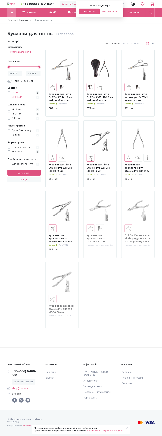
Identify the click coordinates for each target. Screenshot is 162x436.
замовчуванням (131, 43)
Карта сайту (90, 397)
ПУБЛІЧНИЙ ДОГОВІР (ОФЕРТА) (96, 374)
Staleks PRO (18, 97)
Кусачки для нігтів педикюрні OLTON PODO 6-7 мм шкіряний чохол (136, 99)
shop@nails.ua (20, 388)
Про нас (73, 12)
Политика (126, 383)
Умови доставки (92, 386)
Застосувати (24, 173)
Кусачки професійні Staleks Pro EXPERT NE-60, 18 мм (61, 308)
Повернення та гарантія (97, 392)
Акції (52, 12)
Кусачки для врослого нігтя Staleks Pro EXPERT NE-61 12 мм (136, 169)
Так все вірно (89, 11)
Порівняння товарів (132, 377)
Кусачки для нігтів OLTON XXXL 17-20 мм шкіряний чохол (100, 97)
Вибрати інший (110, 11)
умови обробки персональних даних (105, 431)
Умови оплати (91, 380)
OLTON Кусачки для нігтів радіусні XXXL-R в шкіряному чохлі (137, 238)
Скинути (24, 179)
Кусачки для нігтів (20, 52)
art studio (27, 426)
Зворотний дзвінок (71, 4)
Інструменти (14, 47)
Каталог (32, 12)
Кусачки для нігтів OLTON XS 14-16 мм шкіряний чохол (60, 97)
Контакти (134, 12)
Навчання (50, 372)
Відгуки (49, 377)
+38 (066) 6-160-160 (37, 4)
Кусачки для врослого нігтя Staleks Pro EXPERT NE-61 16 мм (60, 240)
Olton (15, 92)
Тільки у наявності (23, 80)
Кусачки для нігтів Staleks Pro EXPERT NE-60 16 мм (98, 167)
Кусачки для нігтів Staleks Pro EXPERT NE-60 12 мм (60, 167)
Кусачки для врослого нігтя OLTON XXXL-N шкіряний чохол (96, 240)
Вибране (126, 372)
